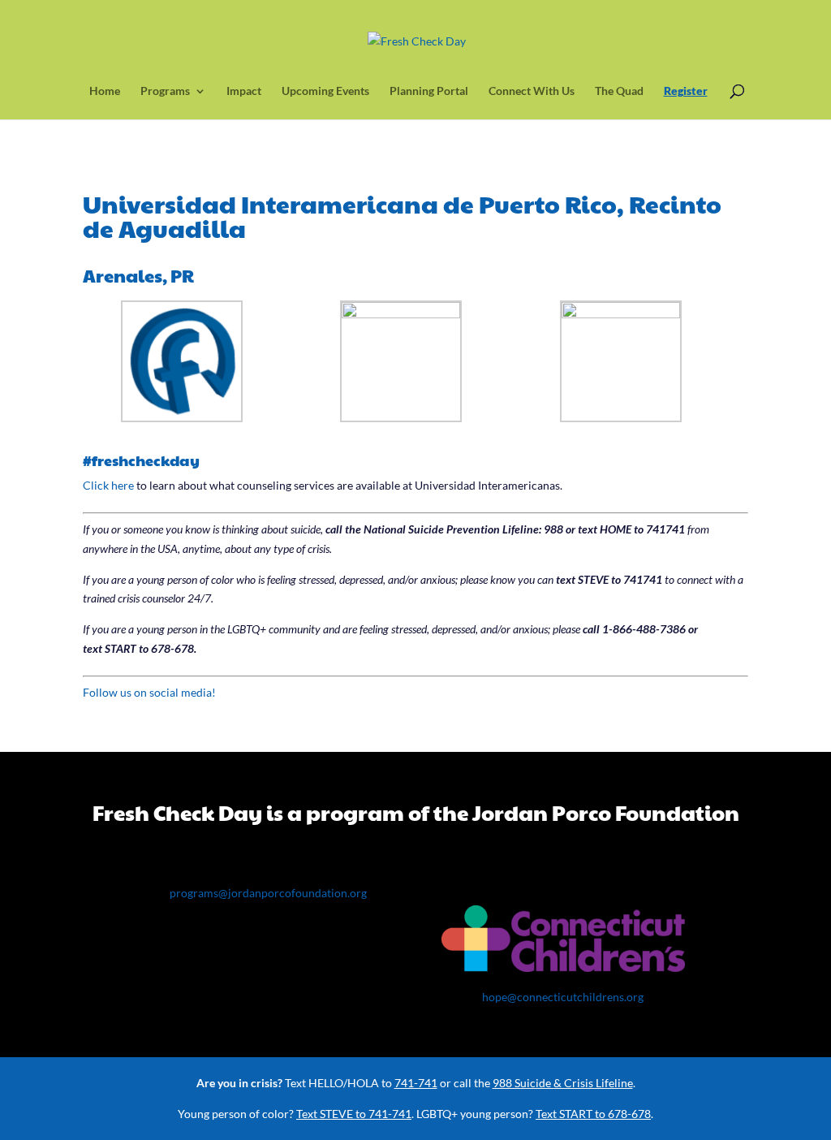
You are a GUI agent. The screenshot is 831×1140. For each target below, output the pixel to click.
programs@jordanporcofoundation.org (268, 893)
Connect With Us (532, 91)
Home (104, 91)
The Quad (619, 91)
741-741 (415, 1083)
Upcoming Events (325, 91)
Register (686, 91)
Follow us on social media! (149, 692)
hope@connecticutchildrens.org (563, 997)
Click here (108, 485)
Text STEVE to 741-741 (353, 1114)
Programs (165, 91)
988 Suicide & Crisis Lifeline (563, 1083)
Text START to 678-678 (593, 1114)
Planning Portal (429, 91)
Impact (243, 91)
